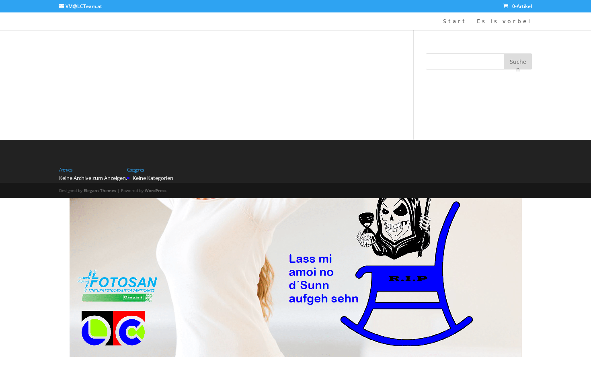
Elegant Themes (100, 190)
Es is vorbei (504, 21)
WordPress (155, 190)
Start (455, 21)
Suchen (518, 63)
